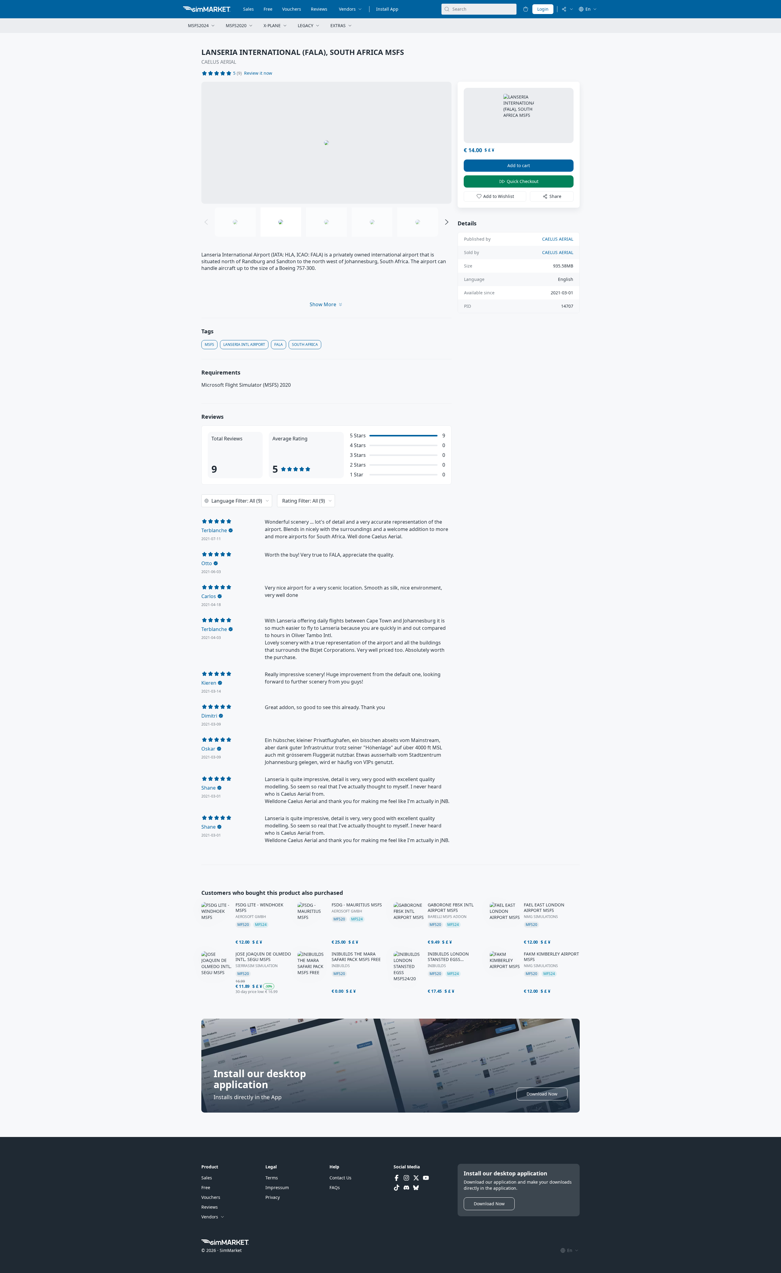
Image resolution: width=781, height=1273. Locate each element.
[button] (258, 73)
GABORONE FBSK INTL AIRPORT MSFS (450, 907)
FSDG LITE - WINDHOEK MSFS (259, 907)
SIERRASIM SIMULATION (257, 965)
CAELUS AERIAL (218, 62)
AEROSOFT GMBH (251, 916)
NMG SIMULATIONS (541, 916)
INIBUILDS (341, 965)
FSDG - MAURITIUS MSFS (357, 905)
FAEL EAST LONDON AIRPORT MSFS (544, 907)
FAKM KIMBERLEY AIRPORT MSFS (551, 956)
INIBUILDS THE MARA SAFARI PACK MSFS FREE (356, 956)
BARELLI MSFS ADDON (447, 916)
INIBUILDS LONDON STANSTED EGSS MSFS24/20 (448, 956)
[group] (326, 143)
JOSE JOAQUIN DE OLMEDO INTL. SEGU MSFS (263, 956)
